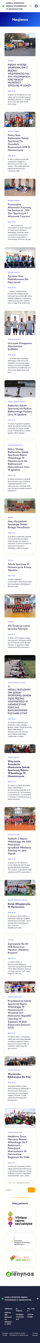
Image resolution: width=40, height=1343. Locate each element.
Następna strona (24, 1183)
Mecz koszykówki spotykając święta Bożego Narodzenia (19, 524)
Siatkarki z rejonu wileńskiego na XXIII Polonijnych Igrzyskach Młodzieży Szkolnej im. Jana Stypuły (19, 846)
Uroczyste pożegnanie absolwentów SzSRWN (20, 346)
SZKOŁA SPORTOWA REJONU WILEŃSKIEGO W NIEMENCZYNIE (16, 6)
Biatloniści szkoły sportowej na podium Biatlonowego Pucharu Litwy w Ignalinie (20, 410)
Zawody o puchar (20, 401)
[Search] (31, 1189)
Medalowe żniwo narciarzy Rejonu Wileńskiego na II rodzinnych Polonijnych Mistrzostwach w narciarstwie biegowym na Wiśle (19, 1147)
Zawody (16, 131)
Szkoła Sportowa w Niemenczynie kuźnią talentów (19, 567)
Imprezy (16, 200)
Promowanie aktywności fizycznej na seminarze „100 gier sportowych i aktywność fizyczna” (19, 210)
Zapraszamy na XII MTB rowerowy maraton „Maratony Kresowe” (18, 948)
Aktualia (10, 61)
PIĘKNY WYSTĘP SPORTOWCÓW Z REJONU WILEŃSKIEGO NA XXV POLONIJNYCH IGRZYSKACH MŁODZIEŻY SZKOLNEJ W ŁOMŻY (19, 75)
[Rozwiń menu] (30, 6)
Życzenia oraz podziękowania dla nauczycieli (18, 279)
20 (14, 1183)
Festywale (17, 900)
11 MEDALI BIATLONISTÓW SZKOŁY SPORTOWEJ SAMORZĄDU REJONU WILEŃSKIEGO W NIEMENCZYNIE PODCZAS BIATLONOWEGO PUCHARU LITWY (19, 700)
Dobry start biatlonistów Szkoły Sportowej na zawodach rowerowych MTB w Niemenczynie (19, 143)
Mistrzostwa (18, 445)
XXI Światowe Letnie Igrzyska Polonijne (19, 627)
